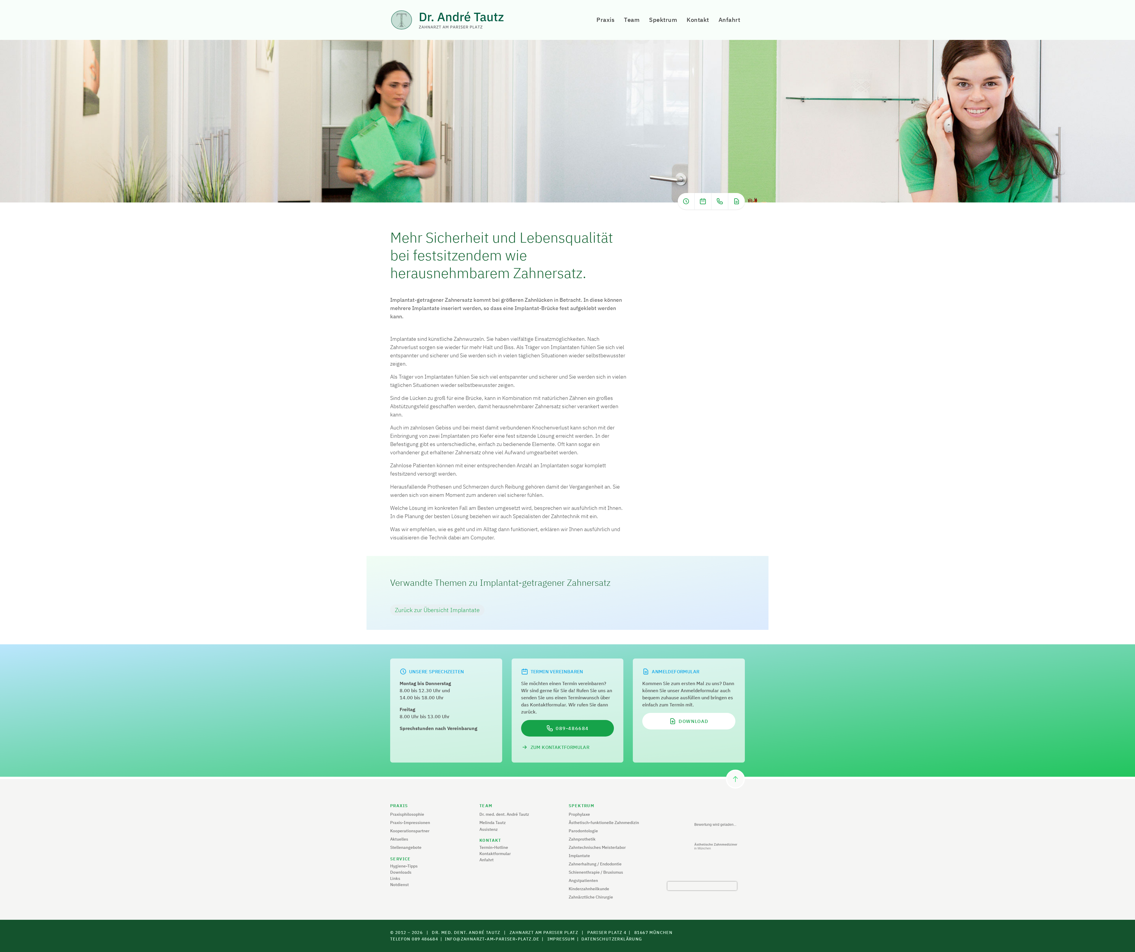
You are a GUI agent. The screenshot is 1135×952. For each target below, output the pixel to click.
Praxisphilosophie (407, 814)
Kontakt (698, 20)
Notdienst (399, 884)
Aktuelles (399, 839)
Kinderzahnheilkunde (589, 888)
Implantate (579, 855)
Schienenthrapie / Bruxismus (596, 872)
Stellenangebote (405, 847)
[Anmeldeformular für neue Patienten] (736, 201)
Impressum (561, 939)
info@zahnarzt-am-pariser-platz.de (492, 939)
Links (395, 878)
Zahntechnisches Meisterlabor (597, 847)
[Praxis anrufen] (719, 201)
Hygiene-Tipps (404, 866)
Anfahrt (729, 20)
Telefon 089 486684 (414, 939)
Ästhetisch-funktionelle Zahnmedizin (604, 822)
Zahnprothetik (582, 839)
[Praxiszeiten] (686, 201)
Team (632, 20)
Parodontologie (583, 830)
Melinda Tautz (492, 822)
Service (400, 859)
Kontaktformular (495, 853)
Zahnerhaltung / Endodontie (595, 864)
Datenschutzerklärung (611, 939)
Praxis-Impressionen (410, 822)
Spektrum (663, 20)
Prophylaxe (579, 814)
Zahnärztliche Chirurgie (591, 897)
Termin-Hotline (493, 847)
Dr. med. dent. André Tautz (504, 814)
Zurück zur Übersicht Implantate (437, 610)
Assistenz (488, 829)
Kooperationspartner (409, 830)
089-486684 (572, 728)
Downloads (400, 872)
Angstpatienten (583, 880)
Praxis (605, 20)
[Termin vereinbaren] (702, 201)
